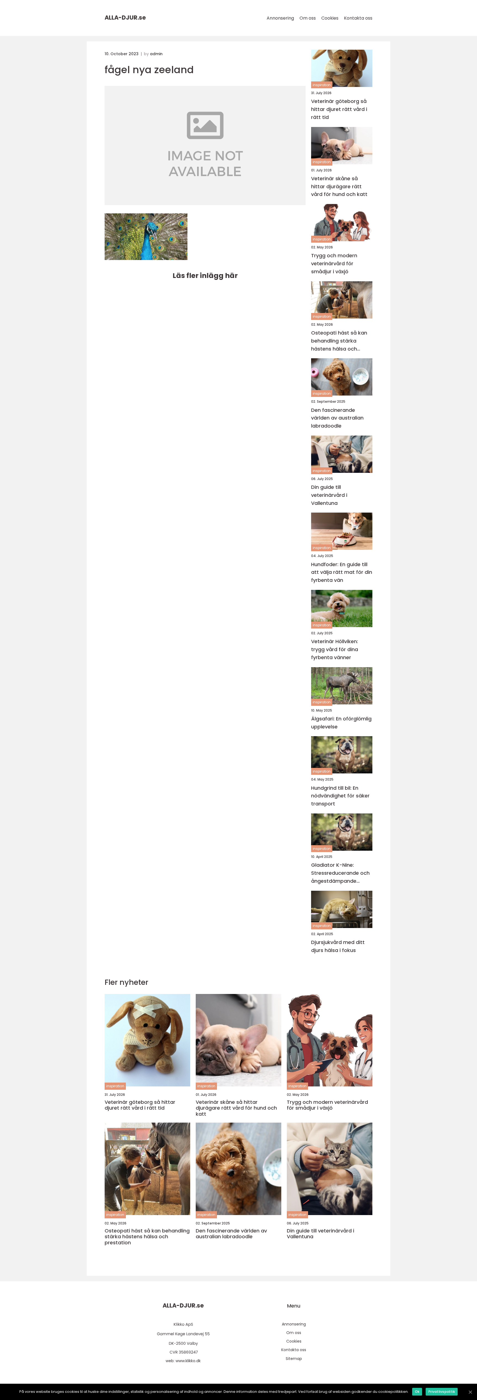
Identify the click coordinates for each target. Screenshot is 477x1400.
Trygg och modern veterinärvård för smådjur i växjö (334, 263)
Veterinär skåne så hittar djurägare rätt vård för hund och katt (339, 186)
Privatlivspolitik (441, 1391)
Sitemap (294, 1358)
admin (156, 54)
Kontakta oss (358, 18)
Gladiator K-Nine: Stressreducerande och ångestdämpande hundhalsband (340, 873)
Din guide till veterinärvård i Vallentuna (329, 495)
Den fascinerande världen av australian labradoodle (337, 418)
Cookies (329, 18)
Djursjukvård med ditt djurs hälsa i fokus (338, 946)
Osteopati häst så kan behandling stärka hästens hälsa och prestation (339, 341)
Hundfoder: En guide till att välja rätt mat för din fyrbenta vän (341, 572)
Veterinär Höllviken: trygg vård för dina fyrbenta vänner (334, 649)
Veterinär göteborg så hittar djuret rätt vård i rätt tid (339, 109)
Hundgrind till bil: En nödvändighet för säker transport (340, 795)
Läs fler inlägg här (205, 275)
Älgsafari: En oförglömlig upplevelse (341, 722)
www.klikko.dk (188, 1361)
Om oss (308, 18)
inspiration (322, 85)
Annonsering (280, 18)
